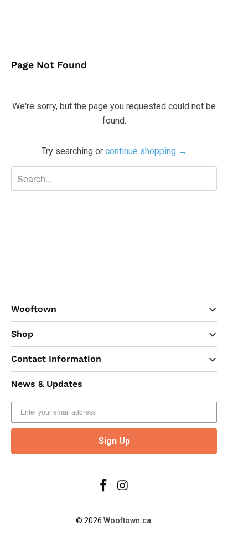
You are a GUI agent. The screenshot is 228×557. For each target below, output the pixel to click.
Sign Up (114, 441)
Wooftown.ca (127, 520)
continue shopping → (146, 151)
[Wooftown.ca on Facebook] (104, 486)
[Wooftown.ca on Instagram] (123, 486)
